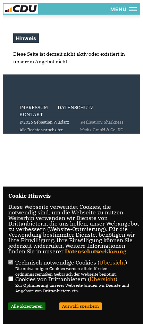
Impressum (33, 107)
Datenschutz (76, 107)
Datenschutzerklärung (95, 251)
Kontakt (31, 114)
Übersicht (112, 262)
